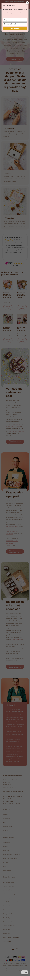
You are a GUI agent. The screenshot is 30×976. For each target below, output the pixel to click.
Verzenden (15, 28)
